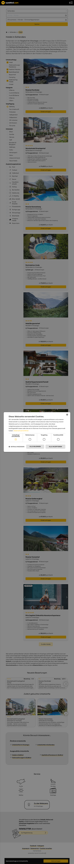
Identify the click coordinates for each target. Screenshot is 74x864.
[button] (16, 447)
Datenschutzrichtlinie (21, 431)
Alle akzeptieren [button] (55, 446)
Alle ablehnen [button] (35, 446)
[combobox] (67, 414)
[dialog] (37, 432)
